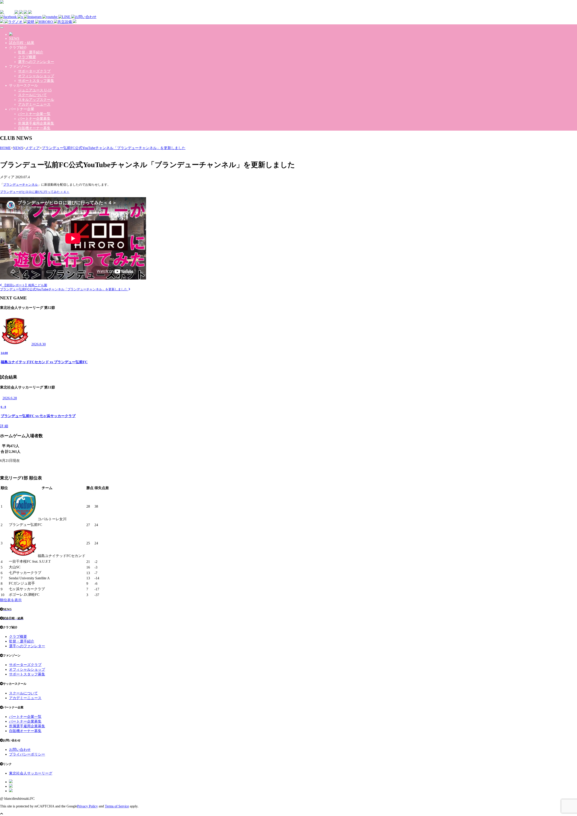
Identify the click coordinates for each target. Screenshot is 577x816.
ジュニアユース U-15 (35, 90)
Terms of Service (117, 806)
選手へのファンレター (36, 62)
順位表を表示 (11, 600)
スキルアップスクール (36, 100)
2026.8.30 (38, 344)
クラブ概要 (27, 57)
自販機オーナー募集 (34, 128)
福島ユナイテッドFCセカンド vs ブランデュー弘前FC (44, 362)
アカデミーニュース (34, 104)
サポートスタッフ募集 (36, 81)
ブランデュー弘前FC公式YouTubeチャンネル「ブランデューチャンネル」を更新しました (64, 289)
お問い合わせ (20, 749)
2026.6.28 (9, 398)
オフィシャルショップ (36, 76)
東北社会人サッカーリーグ (30, 773)
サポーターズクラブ (34, 71)
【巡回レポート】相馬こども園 (24, 285)
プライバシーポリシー (27, 754)
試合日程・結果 (21, 43)
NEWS (14, 38)
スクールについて (32, 95)
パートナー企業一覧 (34, 114)
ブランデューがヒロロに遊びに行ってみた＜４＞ (34, 192)
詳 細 (4, 426)
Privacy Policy (87, 806)
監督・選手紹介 (30, 52)
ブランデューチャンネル (20, 184)
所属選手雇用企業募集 (36, 123)
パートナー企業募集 (34, 118)
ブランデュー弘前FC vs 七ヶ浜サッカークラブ (38, 416)
